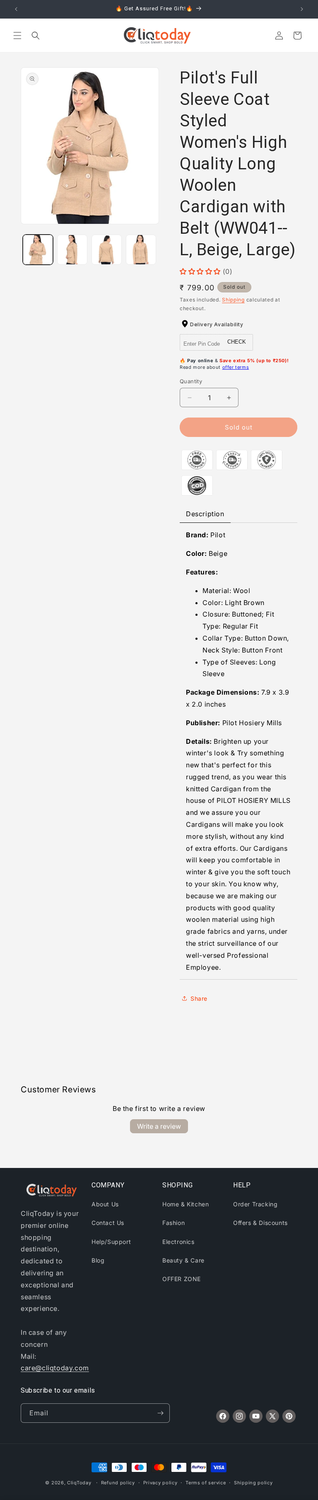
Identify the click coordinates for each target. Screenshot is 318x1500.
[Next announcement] (302, 9)
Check (236, 341)
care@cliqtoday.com (55, 1368)
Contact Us (108, 1222)
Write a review (159, 1126)
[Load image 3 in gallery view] (107, 250)
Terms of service (206, 1483)
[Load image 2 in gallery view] (72, 250)
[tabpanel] (238, 751)
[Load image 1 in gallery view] (38, 250)
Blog (98, 1260)
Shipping (233, 300)
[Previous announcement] (16, 9)
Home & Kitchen (185, 1204)
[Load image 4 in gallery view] (141, 250)
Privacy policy (160, 1483)
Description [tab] (205, 514)
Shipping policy (253, 1483)
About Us (105, 1204)
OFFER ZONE (181, 1278)
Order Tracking (255, 1204)
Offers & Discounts (260, 1222)
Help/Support (111, 1241)
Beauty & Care (183, 1260)
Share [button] (198, 998)
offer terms (235, 367)
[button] (17, 35)
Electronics (178, 1241)
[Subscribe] (160, 1413)
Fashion (173, 1222)
